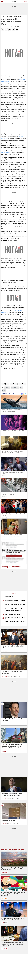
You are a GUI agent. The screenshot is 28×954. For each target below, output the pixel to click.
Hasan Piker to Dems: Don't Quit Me (13, 647)
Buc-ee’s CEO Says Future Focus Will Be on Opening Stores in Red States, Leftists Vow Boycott (13, 893)
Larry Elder (4, 651)
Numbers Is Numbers (9, 820)
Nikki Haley (22, 79)
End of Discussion (5, 152)
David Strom (5, 798)
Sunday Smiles (9, 596)
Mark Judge (4, 751)
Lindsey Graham (5, 81)
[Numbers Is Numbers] (14, 811)
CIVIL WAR (7, 387)
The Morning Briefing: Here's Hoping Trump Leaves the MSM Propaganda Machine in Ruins (12, 944)
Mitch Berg (4, 823)
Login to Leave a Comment (14, 556)
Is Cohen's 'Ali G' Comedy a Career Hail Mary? (13, 720)
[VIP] (25, 1)
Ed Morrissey (5, 676)
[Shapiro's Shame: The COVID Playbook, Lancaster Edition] (14, 784)
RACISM (4, 390)
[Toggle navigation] (2, 1)
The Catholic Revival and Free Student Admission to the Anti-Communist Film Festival (12, 746)
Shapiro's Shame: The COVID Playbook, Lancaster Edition (12, 794)
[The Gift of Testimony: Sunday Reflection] (14, 662)
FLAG (21, 387)
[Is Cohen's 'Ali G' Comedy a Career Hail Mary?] (14, 710)
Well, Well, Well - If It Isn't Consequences (15, 604)
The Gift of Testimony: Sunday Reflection (12, 672)
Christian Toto (5, 724)
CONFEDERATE (14, 387)
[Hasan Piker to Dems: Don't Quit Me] (14, 637)
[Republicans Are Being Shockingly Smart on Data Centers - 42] (14, 859)
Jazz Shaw (4, 26)
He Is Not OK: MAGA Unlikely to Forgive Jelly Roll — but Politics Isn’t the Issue (13, 919)
